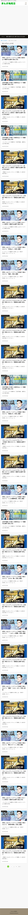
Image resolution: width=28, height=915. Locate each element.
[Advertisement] (14, 20)
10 (16, 866)
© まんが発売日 (14, 911)
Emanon (16, 913)
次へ (19, 866)
